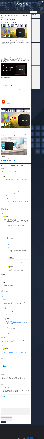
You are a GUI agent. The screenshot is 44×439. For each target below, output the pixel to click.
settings (24, 438)
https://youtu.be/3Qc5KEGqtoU (23, 203)
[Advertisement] (22, 7)
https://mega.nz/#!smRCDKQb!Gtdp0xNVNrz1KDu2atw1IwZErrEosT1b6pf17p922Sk (14, 225)
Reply (2, 173)
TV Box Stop (22, 3)
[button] (43, 12)
